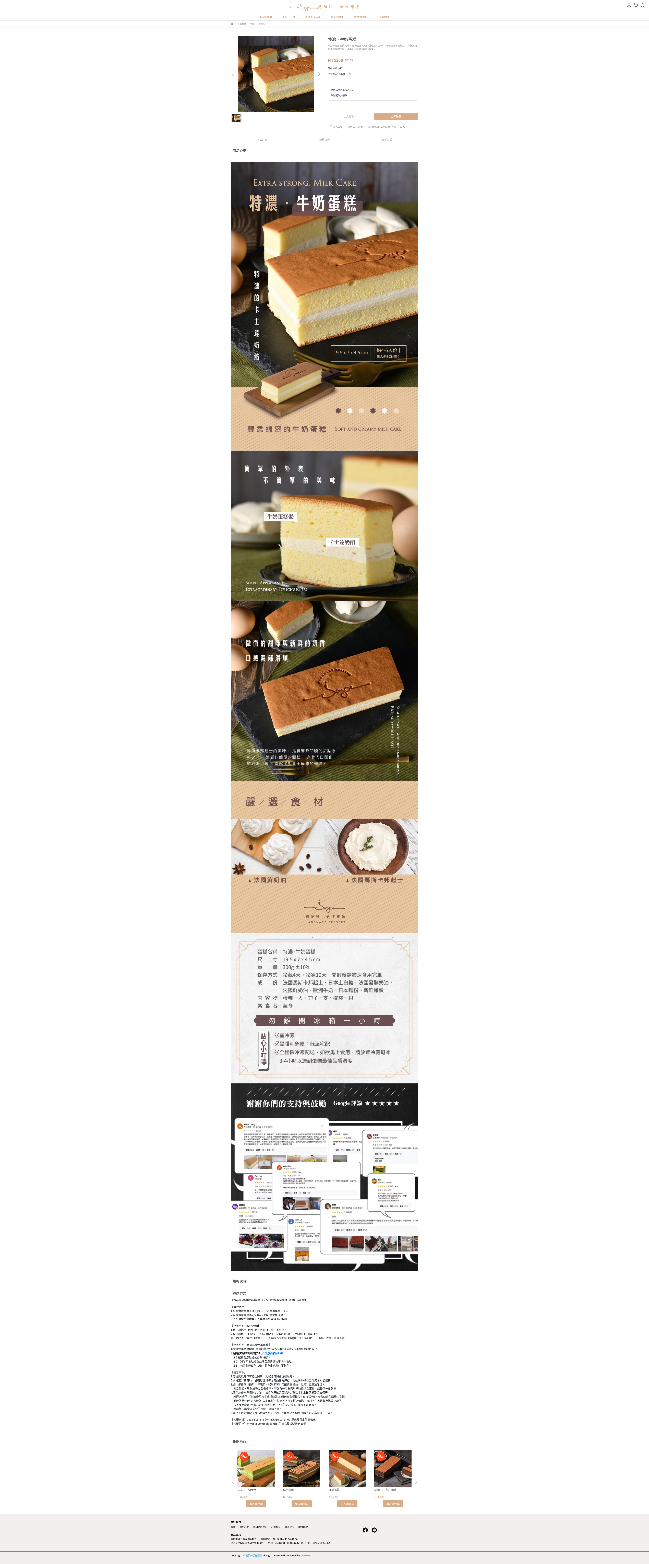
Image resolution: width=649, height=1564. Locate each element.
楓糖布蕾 (334, 1489)
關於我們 (244, 1527)
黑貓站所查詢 (274, 1353)
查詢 (233, 1527)
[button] (319, 74)
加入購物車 (350, 116)
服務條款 (303, 1527)
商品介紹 (262, 139)
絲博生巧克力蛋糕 (385, 1489)
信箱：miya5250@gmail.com (247, 1542)
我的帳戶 (276, 1527)
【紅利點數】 (382, 17)
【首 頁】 (290, 17)
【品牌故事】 (267, 17)
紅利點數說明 (260, 1527)
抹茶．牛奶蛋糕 (246, 1489)
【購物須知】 (359, 17)
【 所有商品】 (313, 17)
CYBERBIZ (306, 1555)
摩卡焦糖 (288, 1489)
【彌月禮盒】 (336, 17)
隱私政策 (289, 1527)
